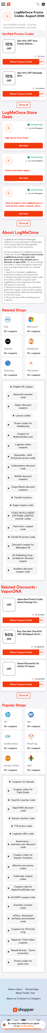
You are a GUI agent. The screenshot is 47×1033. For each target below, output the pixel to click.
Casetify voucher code (23, 800)
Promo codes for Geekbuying (23, 424)
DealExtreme (11, 744)
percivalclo (33, 370)
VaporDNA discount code (23, 809)
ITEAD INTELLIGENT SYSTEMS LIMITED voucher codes (23, 516)
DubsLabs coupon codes (23, 877)
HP (5, 722)
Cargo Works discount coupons (23, 488)
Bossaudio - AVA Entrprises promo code (23, 456)
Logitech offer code (23, 833)
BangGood (32, 348)
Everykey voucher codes (23, 906)
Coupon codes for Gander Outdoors (23, 856)
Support (36, 998)
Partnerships (32, 989)
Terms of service (39, 1015)
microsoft (32, 327)
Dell (6, 327)
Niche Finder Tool (25, 993)
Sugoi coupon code (23, 505)
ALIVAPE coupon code (23, 897)
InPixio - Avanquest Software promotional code (22, 918)
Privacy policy (25, 1015)
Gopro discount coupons (23, 406)
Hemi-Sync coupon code (23, 527)
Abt (29, 722)
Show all (23, 105)
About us (11, 998)
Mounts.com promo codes (23, 867)
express (8, 348)
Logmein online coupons (23, 446)
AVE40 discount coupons (23, 477)
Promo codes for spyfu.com (23, 962)
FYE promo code (23, 826)
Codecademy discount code (23, 467)
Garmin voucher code (22, 818)
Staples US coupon (23, 387)
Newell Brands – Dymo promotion (23, 951)
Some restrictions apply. (17, 170)
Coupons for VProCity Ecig (23, 930)
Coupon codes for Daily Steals (23, 791)
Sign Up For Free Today (16, 138)
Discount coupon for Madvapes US (23, 546)
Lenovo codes (23, 415)
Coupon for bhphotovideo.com (23, 435)
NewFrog (32, 744)
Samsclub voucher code (23, 395)
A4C (29, 765)
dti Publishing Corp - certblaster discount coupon (23, 558)
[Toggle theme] (43, 4)
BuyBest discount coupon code (23, 570)
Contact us (24, 998)
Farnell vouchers (23, 497)
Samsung (9, 370)
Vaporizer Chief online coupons (23, 941)
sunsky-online (11, 765)
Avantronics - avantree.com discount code (23, 844)
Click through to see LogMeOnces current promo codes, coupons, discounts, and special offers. (24, 206)
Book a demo (15, 989)
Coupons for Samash (23, 782)
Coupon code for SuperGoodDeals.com (23, 888)
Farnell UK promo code (23, 537)
